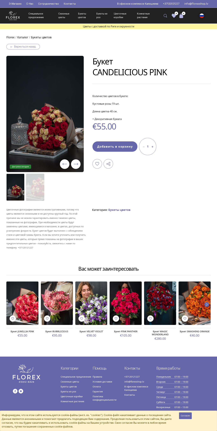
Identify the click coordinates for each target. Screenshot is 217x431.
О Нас (29, 4)
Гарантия (98, 391)
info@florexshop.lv (196, 4)
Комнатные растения (143, 16)
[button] (202, 16)
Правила (97, 376)
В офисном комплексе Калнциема (137, 4)
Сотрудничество (48, 4)
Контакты (70, 4)
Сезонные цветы (63, 16)
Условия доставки (102, 381)
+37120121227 (171, 4)
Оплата (97, 386)
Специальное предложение (36, 16)
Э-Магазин (15, 4)
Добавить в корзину (115, 146)
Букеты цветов (82, 16)
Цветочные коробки (120, 16)
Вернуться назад (25, 46)
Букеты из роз (101, 16)
